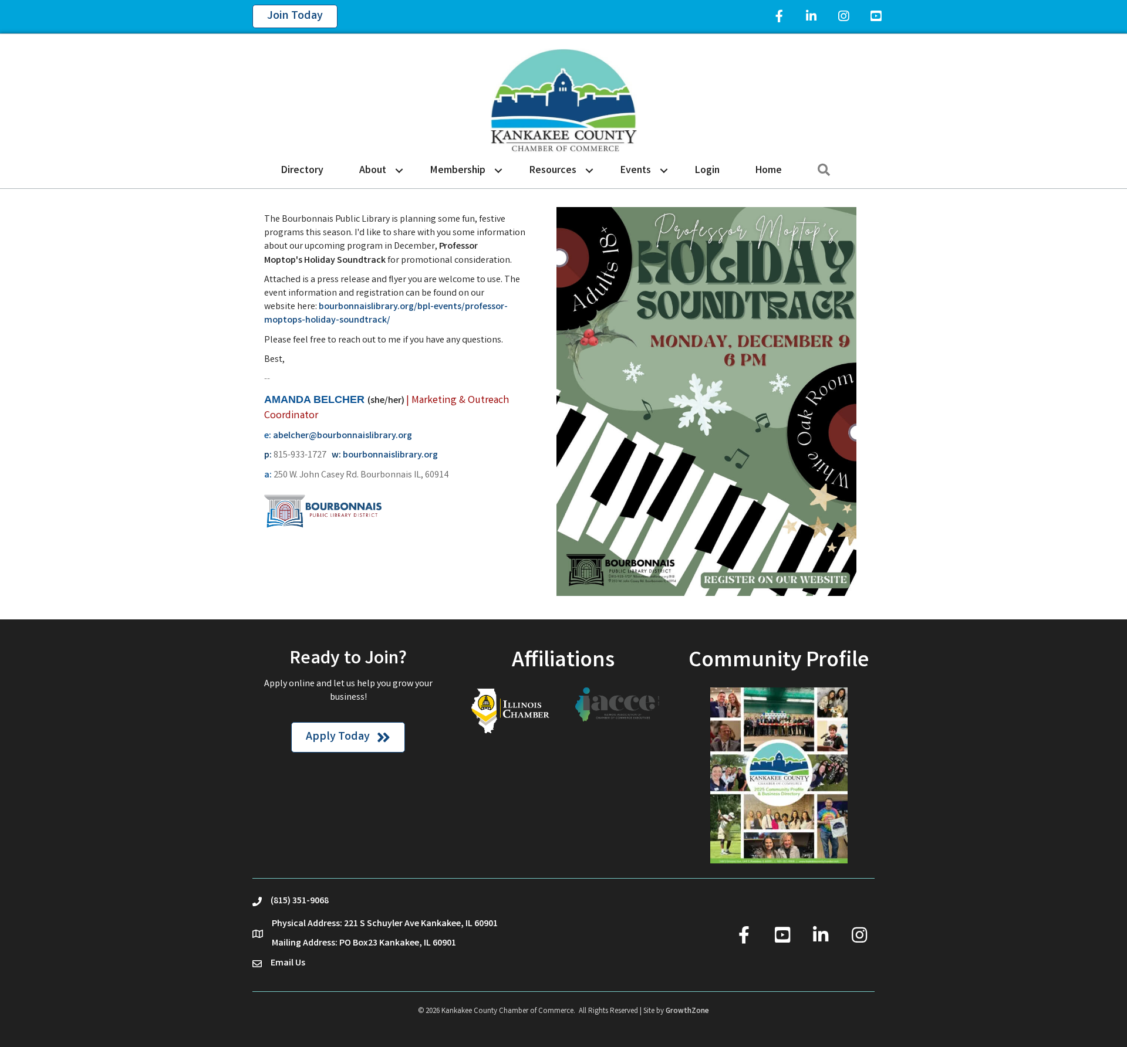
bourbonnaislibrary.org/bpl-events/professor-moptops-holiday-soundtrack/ (386, 313)
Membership (457, 170)
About (372, 170)
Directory (302, 170)
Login (707, 170)
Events (635, 170)
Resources (552, 170)
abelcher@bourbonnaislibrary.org (342, 436)
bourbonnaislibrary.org (390, 455)
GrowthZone (687, 1011)
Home (768, 170)
